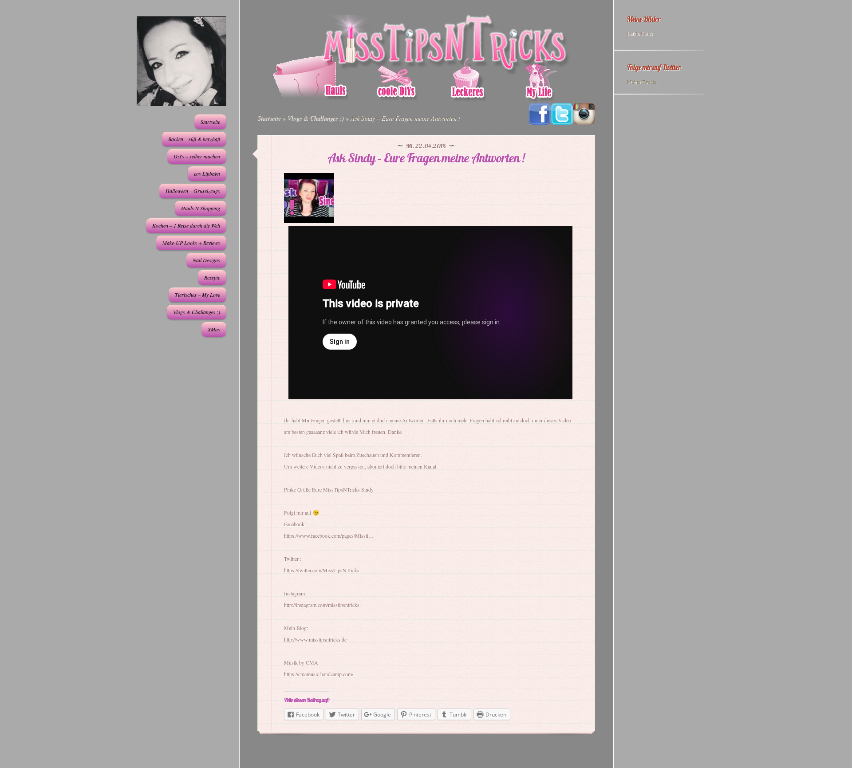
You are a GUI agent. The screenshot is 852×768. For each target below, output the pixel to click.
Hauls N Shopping (200, 208)
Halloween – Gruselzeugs (193, 190)
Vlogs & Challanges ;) (196, 311)
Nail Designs (206, 260)
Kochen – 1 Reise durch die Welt (186, 225)
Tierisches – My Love (197, 294)
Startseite (210, 121)
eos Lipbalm (207, 173)
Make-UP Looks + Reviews (191, 242)
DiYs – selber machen (197, 156)
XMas (214, 329)
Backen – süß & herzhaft (194, 138)
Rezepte (212, 277)
